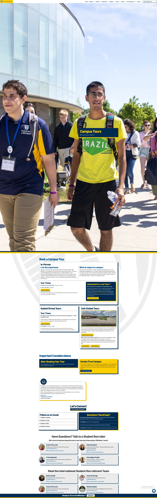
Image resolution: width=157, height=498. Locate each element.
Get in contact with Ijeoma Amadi (54, 481)
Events (117, 1)
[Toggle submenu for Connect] (141, 1)
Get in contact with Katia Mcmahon (95, 452)
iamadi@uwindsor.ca (50, 479)
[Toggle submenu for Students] (114, 1)
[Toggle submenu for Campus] (125, 1)
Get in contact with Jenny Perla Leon (55, 450)
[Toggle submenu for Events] (119, 1)
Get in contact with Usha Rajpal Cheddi (96, 463)
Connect (138, 1)
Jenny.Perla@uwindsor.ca (51, 448)
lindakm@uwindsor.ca (91, 479)
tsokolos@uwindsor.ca (51, 461)
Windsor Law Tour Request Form (100, 292)
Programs (91, 1)
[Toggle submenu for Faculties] (100, 1)
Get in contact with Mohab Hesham (95, 492)
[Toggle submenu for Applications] (108, 1)
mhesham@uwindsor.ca (92, 490)
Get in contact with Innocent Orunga (96, 481)
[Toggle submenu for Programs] (94, 1)
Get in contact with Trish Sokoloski (55, 463)
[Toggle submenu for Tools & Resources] (135, 1)
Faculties (97, 1)
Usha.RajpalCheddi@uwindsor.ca (94, 461)
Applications (104, 1)
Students (111, 1)
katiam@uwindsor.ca (91, 450)
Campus (122, 1)
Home (86, 1)
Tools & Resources (130, 1)
